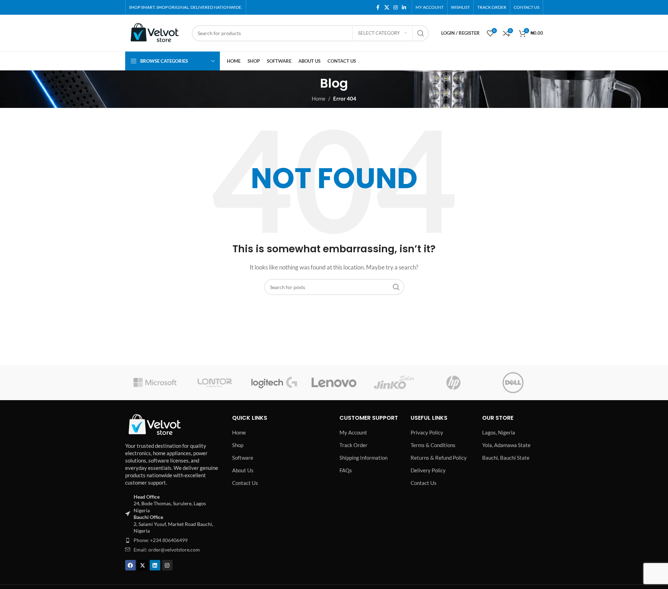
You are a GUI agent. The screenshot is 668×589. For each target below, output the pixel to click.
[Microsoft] (155, 382)
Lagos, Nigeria (498, 432)
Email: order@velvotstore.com (167, 550)
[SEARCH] (421, 33)
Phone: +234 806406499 (161, 540)
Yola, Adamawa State (506, 445)
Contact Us (245, 483)
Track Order (353, 445)
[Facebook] (130, 565)
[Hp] (453, 382)
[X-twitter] (142, 565)
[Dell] (513, 382)
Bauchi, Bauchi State (505, 457)
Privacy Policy (427, 432)
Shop (237, 445)
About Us (243, 470)
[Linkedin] (155, 565)
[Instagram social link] (395, 7)
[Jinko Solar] (394, 382)
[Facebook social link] (378, 7)
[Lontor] (214, 382)
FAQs (345, 470)
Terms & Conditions (433, 445)
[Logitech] (274, 382)
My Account (353, 432)
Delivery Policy (428, 470)
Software (242, 457)
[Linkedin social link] (404, 7)
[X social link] (386, 7)
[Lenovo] (334, 382)
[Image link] (155, 423)
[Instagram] (167, 565)
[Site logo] (155, 32)
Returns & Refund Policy (439, 457)
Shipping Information (363, 457)
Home (239, 432)
